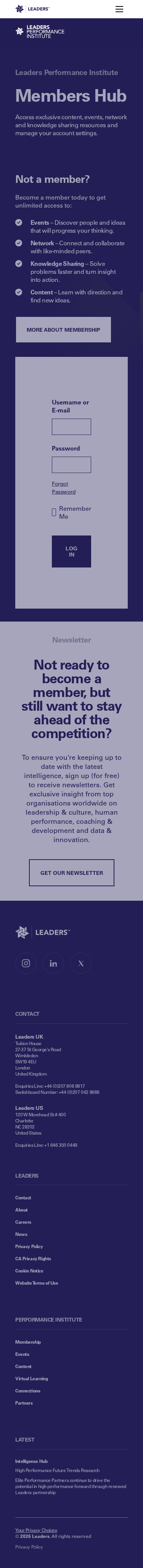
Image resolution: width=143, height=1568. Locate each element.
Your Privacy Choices (36, 1530)
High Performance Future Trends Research (57, 1470)
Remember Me (75, 512)
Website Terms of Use (36, 1283)
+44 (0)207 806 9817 (64, 1086)
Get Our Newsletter (71, 872)
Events (22, 1354)
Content (23, 1366)
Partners (24, 1403)
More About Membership (63, 329)
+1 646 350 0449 (60, 1145)
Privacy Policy (29, 1246)
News (21, 1234)
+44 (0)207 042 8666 (79, 1092)
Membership (28, 1342)
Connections (27, 1390)
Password (66, 448)
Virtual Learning (31, 1378)
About (21, 1210)
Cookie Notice (29, 1271)
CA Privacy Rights (33, 1258)
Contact (23, 1197)
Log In (71, 551)
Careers (23, 1222)
